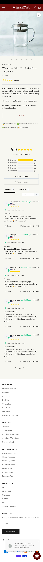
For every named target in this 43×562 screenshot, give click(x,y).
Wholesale (6, 495)
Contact (5, 499)
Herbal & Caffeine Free (10, 415)
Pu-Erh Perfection (8, 465)
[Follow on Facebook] (3, 539)
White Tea (6, 411)
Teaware (5, 427)
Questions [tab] (22, 189)
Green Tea (6, 396)
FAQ (4, 503)
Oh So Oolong (7, 468)
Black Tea (5, 400)
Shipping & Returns (9, 506)
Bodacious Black (8, 476)
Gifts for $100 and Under (11, 438)
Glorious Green (7, 472)
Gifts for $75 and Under (10, 434)
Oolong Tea (6, 404)
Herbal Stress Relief (9, 453)
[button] (34, 226)
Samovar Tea (6, 64)
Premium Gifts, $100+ (9, 442)
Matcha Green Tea (9, 389)
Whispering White (8, 461)
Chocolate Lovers (8, 457)
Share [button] (9, 226)
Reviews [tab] (8, 189)
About (4, 487)
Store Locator (7, 491)
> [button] (28, 367)
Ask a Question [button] (22, 182)
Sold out (21, 115)
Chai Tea (5, 392)
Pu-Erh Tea (6, 408)
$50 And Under (7, 430)
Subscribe (11, 531)
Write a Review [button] (22, 176)
